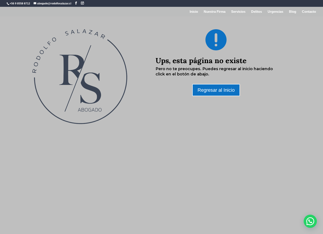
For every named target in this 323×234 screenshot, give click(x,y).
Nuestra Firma (214, 11)
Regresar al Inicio (216, 90)
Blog (292, 11)
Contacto (309, 11)
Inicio (194, 11)
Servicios (238, 11)
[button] (310, 221)
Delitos (256, 11)
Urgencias (275, 11)
